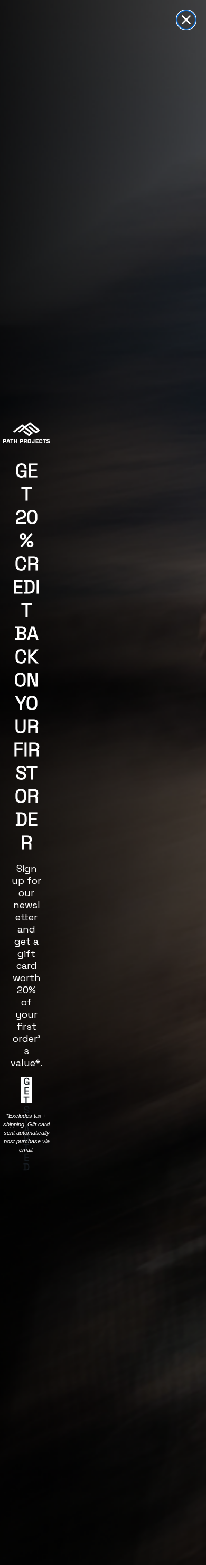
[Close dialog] (186, 20)
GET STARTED (26, 1090)
